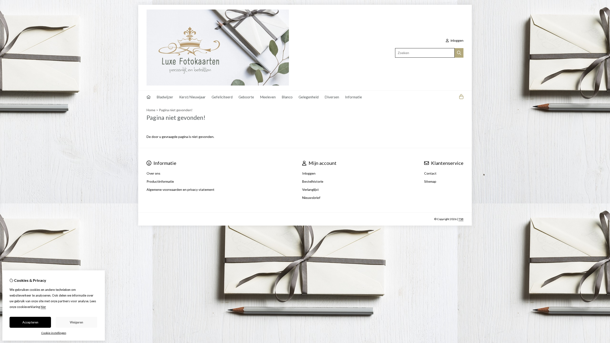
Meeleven (268, 97)
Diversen (332, 97)
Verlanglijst (310, 189)
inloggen (456, 40)
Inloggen (308, 173)
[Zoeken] (459, 53)
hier (43, 307)
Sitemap (430, 181)
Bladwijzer (165, 97)
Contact (430, 173)
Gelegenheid (309, 97)
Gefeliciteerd (222, 97)
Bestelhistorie (312, 181)
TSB (460, 219)
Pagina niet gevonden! (176, 110)
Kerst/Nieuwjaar (192, 97)
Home (151, 110)
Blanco (287, 97)
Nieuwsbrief (311, 198)
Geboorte (246, 97)
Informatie (353, 97)
